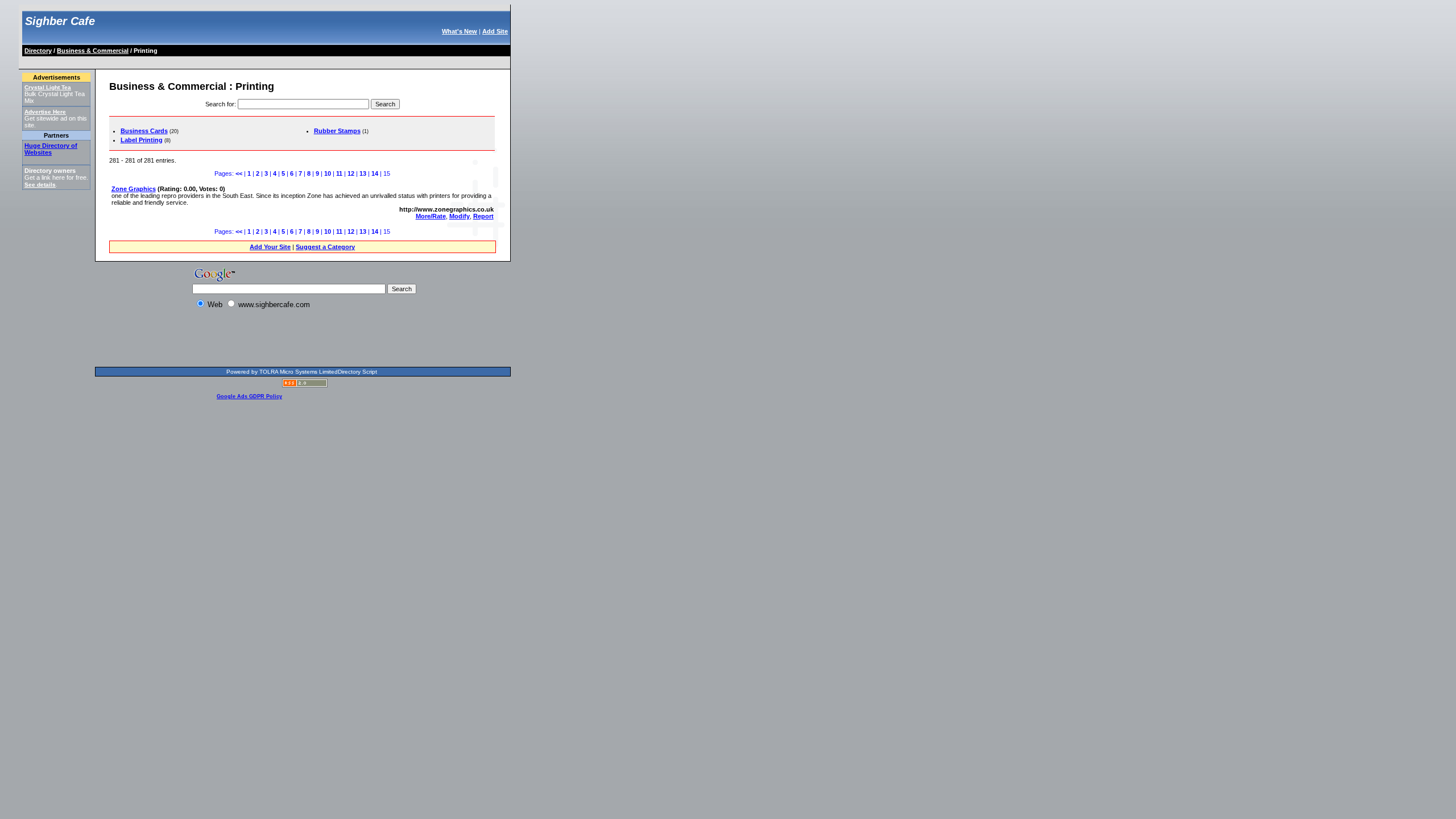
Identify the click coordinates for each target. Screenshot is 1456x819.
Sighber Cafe (60, 21)
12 (351, 173)
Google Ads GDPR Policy (249, 396)
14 (374, 173)
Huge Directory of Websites (50, 149)
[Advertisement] (230, 60)
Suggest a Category (325, 246)
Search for (219, 104)
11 (339, 173)
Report (483, 216)
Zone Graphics (133, 188)
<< (238, 173)
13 (362, 173)
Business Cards (144, 130)
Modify (459, 216)
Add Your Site (270, 246)
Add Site (495, 31)
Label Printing (142, 139)
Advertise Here (45, 112)
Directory (38, 50)
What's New (459, 31)
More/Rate (431, 216)
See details (40, 184)
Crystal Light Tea (47, 87)
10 (327, 173)
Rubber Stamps (337, 130)
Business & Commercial (93, 50)
